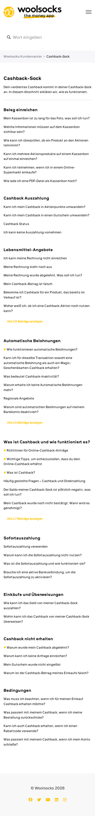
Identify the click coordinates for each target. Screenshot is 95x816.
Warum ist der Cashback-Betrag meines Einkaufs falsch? (46, 673)
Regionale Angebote (19, 398)
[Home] (32, 12)
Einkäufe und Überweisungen (33, 594)
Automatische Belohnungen (32, 340)
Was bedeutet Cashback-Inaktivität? (31, 376)
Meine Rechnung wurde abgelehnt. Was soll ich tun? (43, 275)
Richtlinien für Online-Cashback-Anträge (37, 450)
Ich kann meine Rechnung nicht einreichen (35, 258)
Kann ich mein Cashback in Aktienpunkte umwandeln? (45, 207)
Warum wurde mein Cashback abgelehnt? (38, 647)
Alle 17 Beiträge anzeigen (24, 518)
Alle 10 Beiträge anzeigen (25, 321)
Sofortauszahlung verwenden (26, 547)
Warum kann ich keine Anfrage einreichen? (35, 656)
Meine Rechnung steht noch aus (28, 267)
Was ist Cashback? (21, 473)
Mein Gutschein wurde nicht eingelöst (32, 665)
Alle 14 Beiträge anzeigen (24, 422)
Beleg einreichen (21, 109)
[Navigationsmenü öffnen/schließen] (88, 12)
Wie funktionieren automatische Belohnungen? (42, 349)
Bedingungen (17, 690)
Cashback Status (16, 224)
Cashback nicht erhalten (28, 638)
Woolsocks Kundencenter (23, 56)
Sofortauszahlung (22, 538)
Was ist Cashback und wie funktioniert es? (47, 441)
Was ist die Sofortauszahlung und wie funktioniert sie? (45, 564)
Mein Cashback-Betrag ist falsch (28, 284)
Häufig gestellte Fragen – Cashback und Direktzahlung (44, 481)
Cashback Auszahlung (26, 198)
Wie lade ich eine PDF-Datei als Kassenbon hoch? (40, 181)
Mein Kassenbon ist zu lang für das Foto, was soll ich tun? (47, 118)
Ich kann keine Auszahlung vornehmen (32, 232)
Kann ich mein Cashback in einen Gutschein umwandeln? (46, 215)
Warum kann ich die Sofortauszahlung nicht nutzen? (43, 555)
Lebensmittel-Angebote (28, 249)
